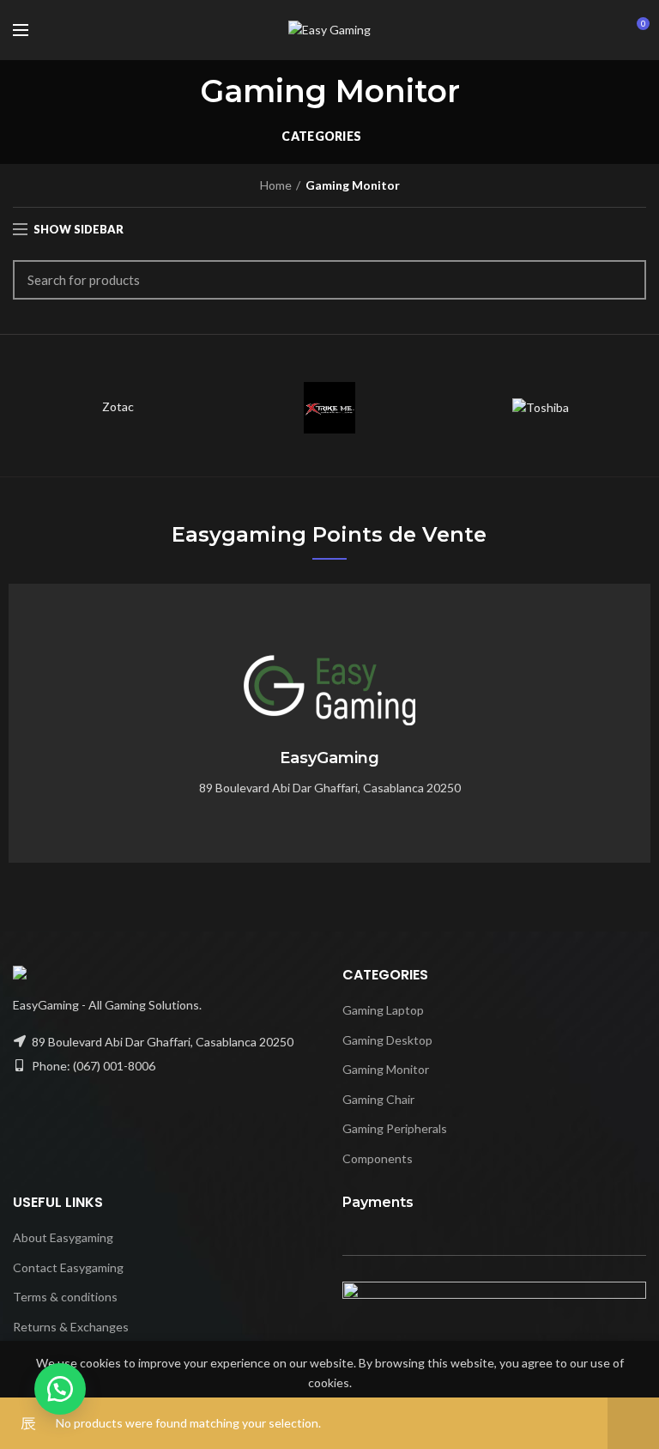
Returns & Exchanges (71, 1326)
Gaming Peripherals (394, 1128)
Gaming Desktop (387, 1040)
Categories (321, 136)
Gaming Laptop (383, 1010)
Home (276, 185)
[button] (60, 1389)
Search (623, 280)
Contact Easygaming (68, 1267)
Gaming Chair (378, 1099)
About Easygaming (63, 1237)
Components (377, 1158)
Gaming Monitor (385, 1069)
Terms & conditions (65, 1296)
